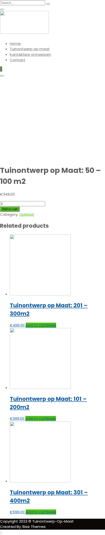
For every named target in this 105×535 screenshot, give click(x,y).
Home (15, 43)
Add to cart (10, 209)
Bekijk (51, 325)
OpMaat (26, 214)
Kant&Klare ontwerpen (30, 54)
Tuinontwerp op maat (30, 48)
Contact (17, 59)
